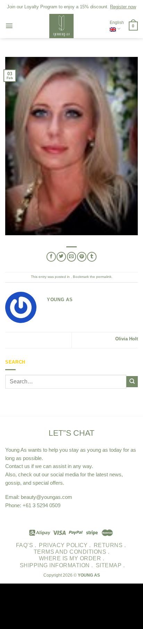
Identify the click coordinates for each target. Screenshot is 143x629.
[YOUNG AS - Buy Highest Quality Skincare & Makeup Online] (61, 26)
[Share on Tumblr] (91, 256)
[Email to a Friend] (71, 256)
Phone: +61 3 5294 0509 (32, 505)
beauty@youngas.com (46, 497)
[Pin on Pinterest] (81, 256)
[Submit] (132, 381)
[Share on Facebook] (51, 256)
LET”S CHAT (71, 432)
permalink (103, 277)
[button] (9, 26)
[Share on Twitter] (61, 256)
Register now (123, 6)
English (117, 22)
